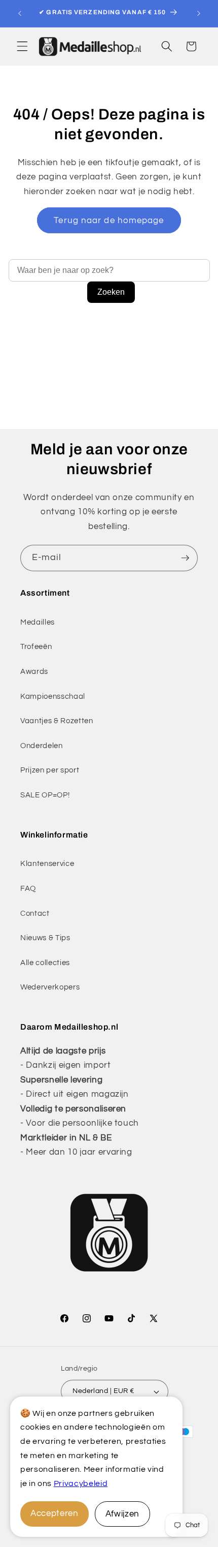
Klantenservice (47, 863)
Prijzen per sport (49, 770)
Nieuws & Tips (45, 938)
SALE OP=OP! (44, 795)
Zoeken (111, 292)
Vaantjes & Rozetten (56, 721)
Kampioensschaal (52, 696)
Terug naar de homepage (109, 220)
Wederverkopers (50, 987)
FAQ (28, 888)
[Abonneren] (185, 558)
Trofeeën (36, 646)
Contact (35, 913)
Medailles (37, 622)
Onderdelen (41, 745)
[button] (22, 46)
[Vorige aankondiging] (20, 14)
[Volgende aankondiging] (199, 14)
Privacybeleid (81, 1483)
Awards (34, 671)
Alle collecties (45, 962)
